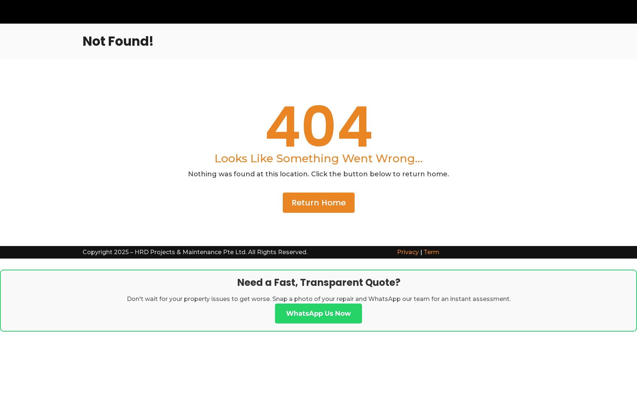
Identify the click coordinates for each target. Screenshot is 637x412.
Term (431, 252)
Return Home (319, 202)
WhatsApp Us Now (318, 313)
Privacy (408, 252)
